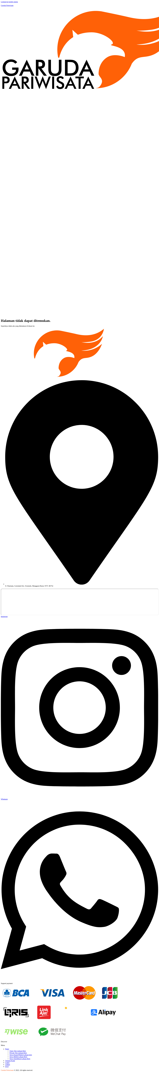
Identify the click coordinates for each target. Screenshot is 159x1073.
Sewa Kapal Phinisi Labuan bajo (21, 1055)
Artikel (7, 1065)
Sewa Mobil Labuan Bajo (18, 1057)
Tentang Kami (10, 1061)
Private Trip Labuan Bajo (18, 1053)
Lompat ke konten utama (9, 2)
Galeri (7, 1063)
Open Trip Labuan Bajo (18, 1051)
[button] (79, 1045)
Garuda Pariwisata (7, 5)
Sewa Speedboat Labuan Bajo (20, 1059)
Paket (7, 1049)
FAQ (7, 1066)
